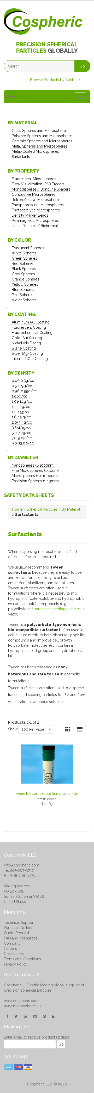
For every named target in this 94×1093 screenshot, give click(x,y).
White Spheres (24, 253)
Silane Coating (24, 348)
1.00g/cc (19, 396)
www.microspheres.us (22, 1006)
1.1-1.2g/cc (21, 407)
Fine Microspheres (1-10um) (35, 470)
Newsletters (14, 954)
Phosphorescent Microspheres (38, 205)
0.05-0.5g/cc (23, 380)
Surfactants (21, 157)
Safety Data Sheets (29, 495)
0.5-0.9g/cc (22, 386)
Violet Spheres (24, 300)
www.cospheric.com (21, 1001)
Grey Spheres (23, 274)
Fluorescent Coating (29, 327)
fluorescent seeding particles (56, 609)
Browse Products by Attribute (55, 80)
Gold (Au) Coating (27, 338)
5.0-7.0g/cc (21, 433)
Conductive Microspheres (33, 194)
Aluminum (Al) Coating (31, 322)
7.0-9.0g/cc (22, 438)
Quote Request (16, 933)
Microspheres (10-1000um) (35, 476)
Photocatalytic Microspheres (36, 210)
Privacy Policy (15, 964)
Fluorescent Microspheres (34, 179)
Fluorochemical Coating (32, 333)
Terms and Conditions (22, 959)
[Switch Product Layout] (80, 729)
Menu (14, 96)
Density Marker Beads (30, 215)
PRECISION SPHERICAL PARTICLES (47, 47)
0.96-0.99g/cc (24, 391)
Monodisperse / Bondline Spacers (41, 189)
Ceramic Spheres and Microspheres (42, 141)
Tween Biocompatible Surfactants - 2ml (47, 793)
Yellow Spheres (25, 284)
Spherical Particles (42, 509)
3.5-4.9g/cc (21, 427)
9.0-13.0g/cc (23, 443)
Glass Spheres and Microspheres (40, 131)
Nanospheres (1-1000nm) (33, 465)
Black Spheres (24, 269)
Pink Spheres (22, 295)
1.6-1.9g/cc (21, 417)
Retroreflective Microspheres (36, 200)
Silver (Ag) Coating (27, 353)
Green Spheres (24, 258)
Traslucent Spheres (28, 248)
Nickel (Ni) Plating (26, 343)
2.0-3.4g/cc (22, 422)
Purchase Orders (18, 928)
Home (17, 509)
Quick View (44, 743)
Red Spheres (22, 263)
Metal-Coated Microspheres (35, 151)
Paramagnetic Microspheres (35, 220)
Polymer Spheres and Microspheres (42, 136)
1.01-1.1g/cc (22, 401)
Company (12, 943)
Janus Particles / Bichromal (35, 226)
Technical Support (19, 922)
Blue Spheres (23, 290)
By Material (71, 509)
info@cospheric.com (21, 865)
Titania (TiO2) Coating (30, 359)
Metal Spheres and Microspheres (39, 146)
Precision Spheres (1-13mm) (35, 481)
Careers (10, 949)
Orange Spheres (25, 279)
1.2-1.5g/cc (21, 412)
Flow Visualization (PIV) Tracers (38, 184)
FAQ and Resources (20, 938)
